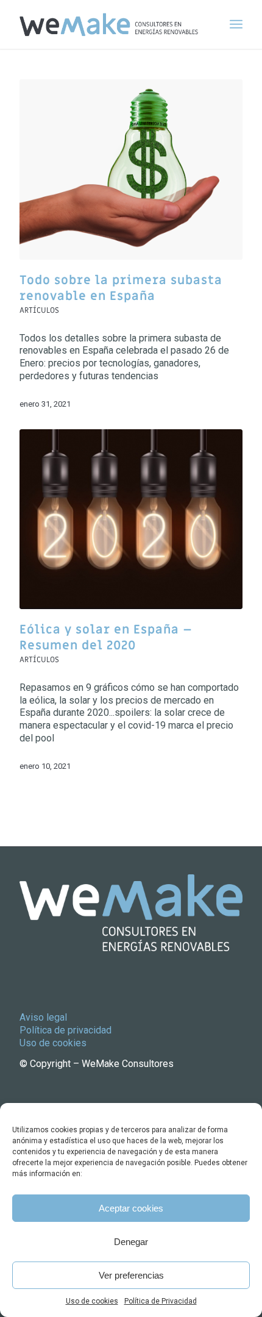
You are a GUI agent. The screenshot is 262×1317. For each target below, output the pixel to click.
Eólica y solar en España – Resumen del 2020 (106, 638)
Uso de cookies (92, 1301)
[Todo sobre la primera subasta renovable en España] (131, 169)
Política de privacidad (65, 1030)
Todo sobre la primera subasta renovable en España (120, 288)
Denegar (131, 1242)
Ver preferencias (131, 1275)
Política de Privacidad (160, 1301)
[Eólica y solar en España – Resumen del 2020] (131, 519)
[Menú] (236, 24)
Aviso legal (43, 1017)
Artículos (39, 310)
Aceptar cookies (131, 1208)
